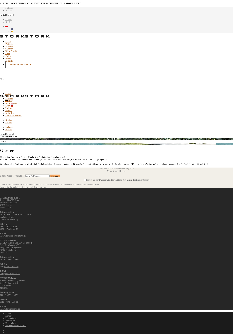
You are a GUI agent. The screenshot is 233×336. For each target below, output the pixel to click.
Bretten (8, 10)
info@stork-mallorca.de (10, 273)
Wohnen (9, 44)
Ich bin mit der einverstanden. (118, 180)
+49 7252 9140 (10, 226)
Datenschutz (10, 323)
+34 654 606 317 (11, 302)
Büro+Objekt (11, 51)
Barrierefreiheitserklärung (16, 325)
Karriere (8, 22)
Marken (8, 58)
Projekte (8, 56)
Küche (8, 41)
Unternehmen (11, 318)
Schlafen (9, 46)
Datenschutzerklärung (118, 180)
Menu (2, 79)
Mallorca (9, 8)
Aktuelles (9, 61)
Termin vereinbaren (19, 64)
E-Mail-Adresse (12, 176)
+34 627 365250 (11, 266)
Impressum (10, 321)
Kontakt (8, 19)
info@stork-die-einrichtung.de (13, 236)
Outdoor (9, 49)
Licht (7, 53)
